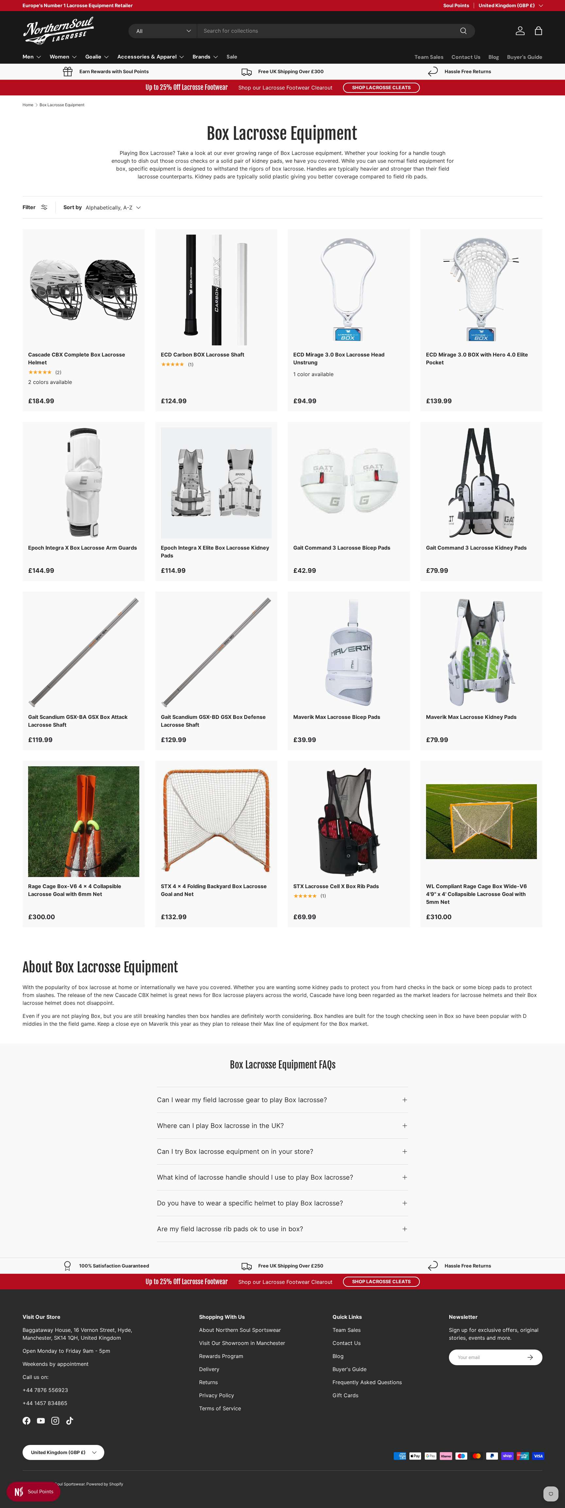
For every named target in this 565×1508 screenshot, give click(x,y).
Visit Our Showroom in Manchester (242, 1343)
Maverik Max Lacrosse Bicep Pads (336, 717)
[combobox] (301, 31)
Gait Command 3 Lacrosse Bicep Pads (341, 547)
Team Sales (429, 57)
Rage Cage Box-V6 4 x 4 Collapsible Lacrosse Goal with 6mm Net (74, 890)
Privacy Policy (216, 1395)
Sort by (72, 207)
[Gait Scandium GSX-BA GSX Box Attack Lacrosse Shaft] (83, 652)
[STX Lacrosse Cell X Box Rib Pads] (348, 821)
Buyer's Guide (524, 57)
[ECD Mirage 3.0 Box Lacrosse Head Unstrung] (348, 290)
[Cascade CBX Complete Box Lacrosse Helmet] (83, 290)
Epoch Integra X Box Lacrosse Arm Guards (82, 547)
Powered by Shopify (104, 1484)
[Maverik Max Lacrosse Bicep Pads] (348, 652)
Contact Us (466, 57)
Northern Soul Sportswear (61, 1484)
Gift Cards (345, 1395)
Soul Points (456, 5)
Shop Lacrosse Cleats (381, 87)
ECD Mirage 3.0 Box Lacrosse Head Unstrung (339, 358)
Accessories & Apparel (147, 56)
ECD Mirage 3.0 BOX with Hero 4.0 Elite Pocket (477, 358)
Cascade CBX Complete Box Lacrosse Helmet (76, 358)
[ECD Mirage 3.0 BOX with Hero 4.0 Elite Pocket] (481, 290)
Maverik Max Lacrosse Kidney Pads (471, 717)
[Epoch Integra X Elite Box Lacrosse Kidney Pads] (216, 483)
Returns (208, 1382)
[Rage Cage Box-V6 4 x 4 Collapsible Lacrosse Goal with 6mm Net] (83, 821)
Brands (202, 56)
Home (28, 105)
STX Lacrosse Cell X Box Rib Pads (336, 886)
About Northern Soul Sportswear (240, 1330)
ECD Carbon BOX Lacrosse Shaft (202, 354)
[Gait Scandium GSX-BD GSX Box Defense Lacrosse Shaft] (216, 652)
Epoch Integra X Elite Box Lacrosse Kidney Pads (215, 551)
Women (59, 56)
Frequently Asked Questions (367, 1382)
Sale (232, 56)
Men (28, 56)
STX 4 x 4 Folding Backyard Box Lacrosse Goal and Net (214, 890)
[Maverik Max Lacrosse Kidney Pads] (481, 652)
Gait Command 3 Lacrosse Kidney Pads (476, 547)
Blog (493, 57)
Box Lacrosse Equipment (62, 105)
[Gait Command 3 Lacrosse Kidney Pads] (481, 483)
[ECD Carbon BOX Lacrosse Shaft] (216, 290)
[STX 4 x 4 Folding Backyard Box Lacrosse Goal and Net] (216, 821)
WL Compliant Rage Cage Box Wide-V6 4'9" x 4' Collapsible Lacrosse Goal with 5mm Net (476, 894)
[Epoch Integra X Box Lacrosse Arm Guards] (83, 483)
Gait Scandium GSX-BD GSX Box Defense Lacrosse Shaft (213, 721)
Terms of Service (220, 1408)
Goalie (93, 56)
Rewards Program (221, 1356)
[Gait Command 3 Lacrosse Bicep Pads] (348, 483)
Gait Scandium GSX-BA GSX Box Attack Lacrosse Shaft (78, 721)
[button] (538, 31)
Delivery (209, 1369)
